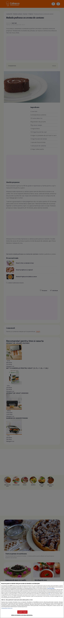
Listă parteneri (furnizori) (6, 608)
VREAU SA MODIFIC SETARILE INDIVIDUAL (22, 615)
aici (49, 593)
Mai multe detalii (50, 588)
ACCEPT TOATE (22, 612)
